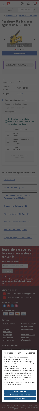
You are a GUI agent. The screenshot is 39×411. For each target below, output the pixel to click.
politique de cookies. (15, 384)
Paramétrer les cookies (20, 395)
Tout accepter (20, 391)
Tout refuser (20, 398)
